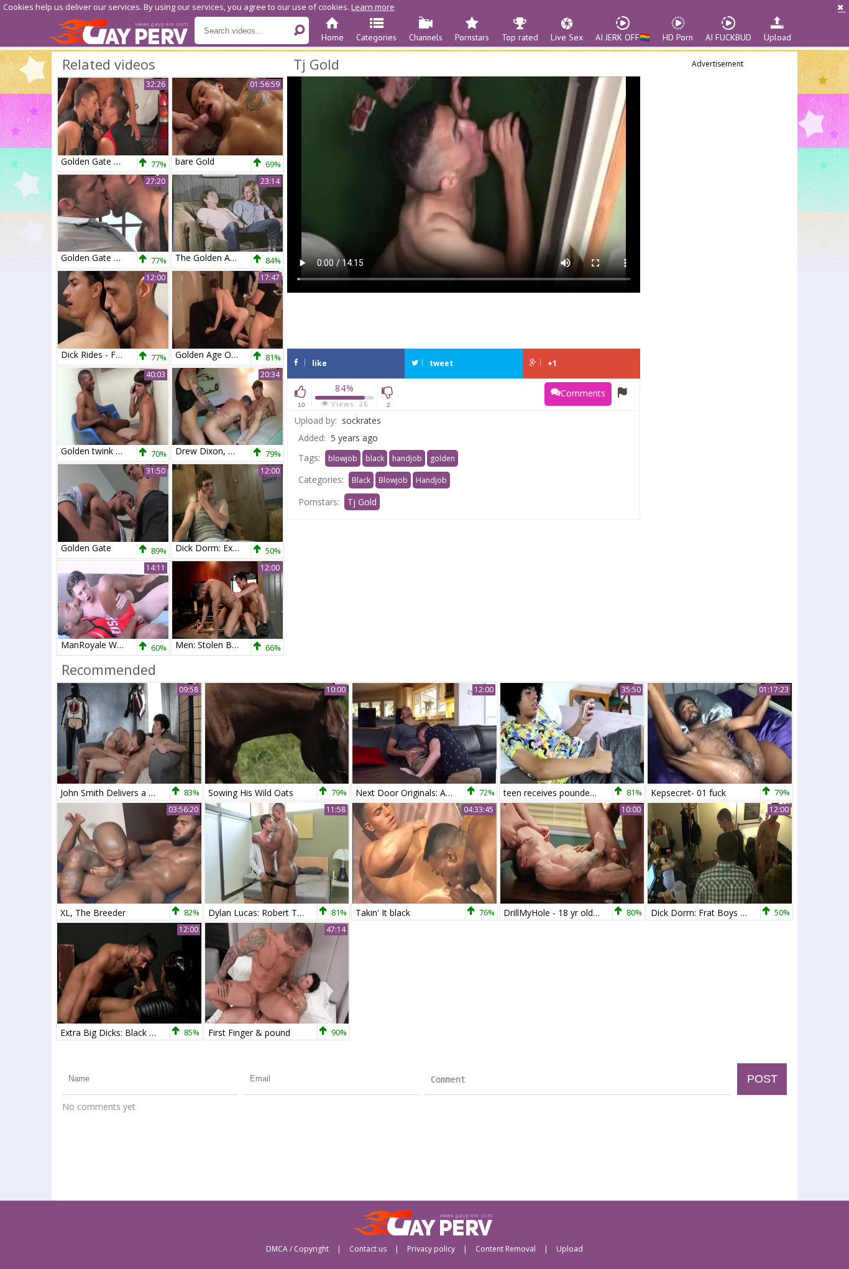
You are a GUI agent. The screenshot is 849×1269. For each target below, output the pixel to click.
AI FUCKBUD (728, 37)
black (374, 458)
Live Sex (567, 37)
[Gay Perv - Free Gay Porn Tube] (121, 31)
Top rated (520, 37)
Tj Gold (362, 502)
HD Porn (678, 37)
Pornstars (472, 37)
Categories (376, 37)
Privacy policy (431, 1249)
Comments (583, 393)
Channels (426, 37)
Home (332, 37)
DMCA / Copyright (297, 1249)
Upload (777, 37)
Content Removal (505, 1249)
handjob (407, 458)
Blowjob (393, 480)
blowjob (342, 458)
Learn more (373, 6)
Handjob (431, 480)
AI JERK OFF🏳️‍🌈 (622, 37)
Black (361, 480)
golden (442, 458)
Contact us (368, 1249)
